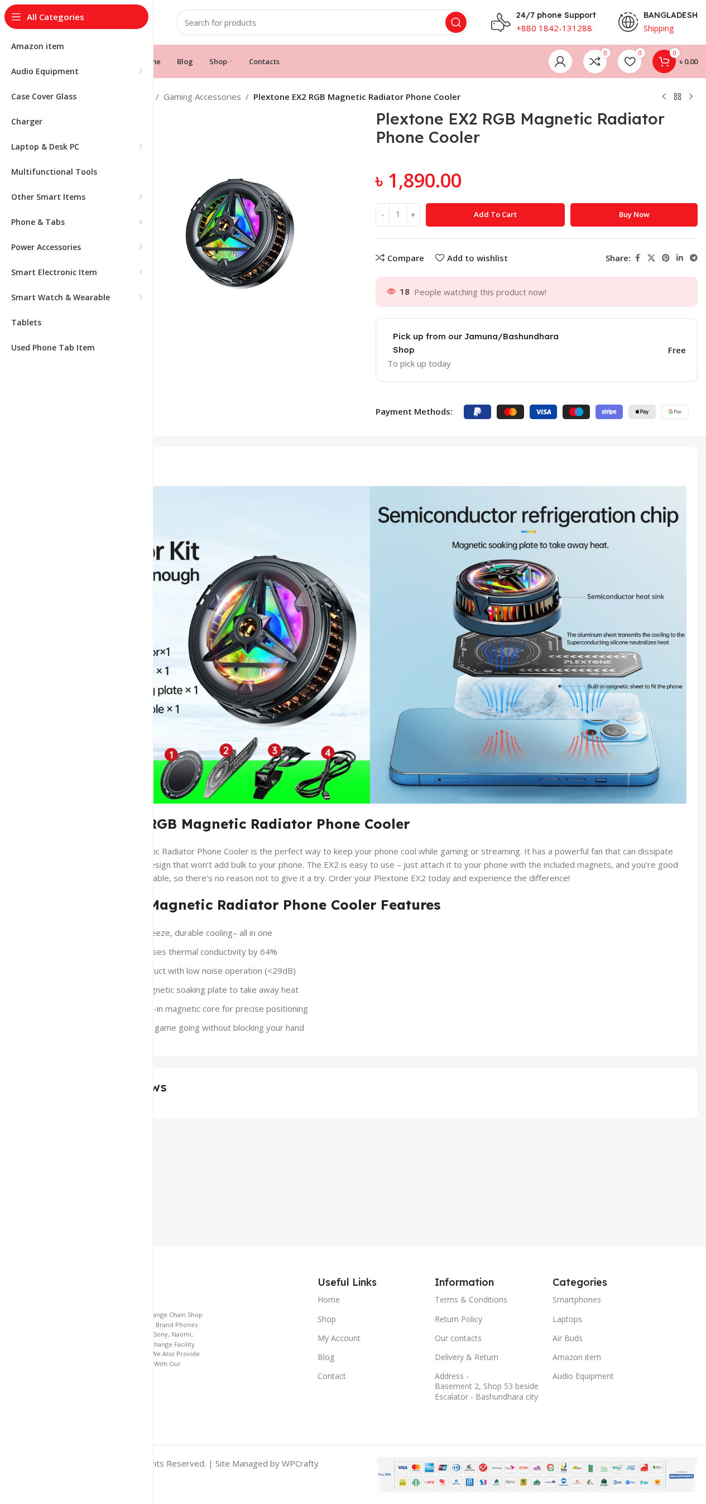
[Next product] (691, 97)
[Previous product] (664, 97)
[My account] (560, 61)
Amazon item (577, 1357)
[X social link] (651, 258)
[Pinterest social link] (666, 258)
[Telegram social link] (693, 258)
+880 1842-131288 (554, 27)
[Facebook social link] (637, 258)
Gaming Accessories (202, 96)
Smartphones (577, 1299)
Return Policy (458, 1319)
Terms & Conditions (471, 1299)
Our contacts (458, 1338)
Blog (326, 1357)
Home (329, 1299)
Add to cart (495, 214)
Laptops (567, 1319)
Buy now (634, 214)
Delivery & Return (466, 1357)
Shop (327, 1319)
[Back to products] (677, 97)
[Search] (456, 22)
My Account (339, 1338)
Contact (332, 1376)
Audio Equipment (583, 1376)
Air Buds (568, 1338)
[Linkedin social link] (679, 258)
